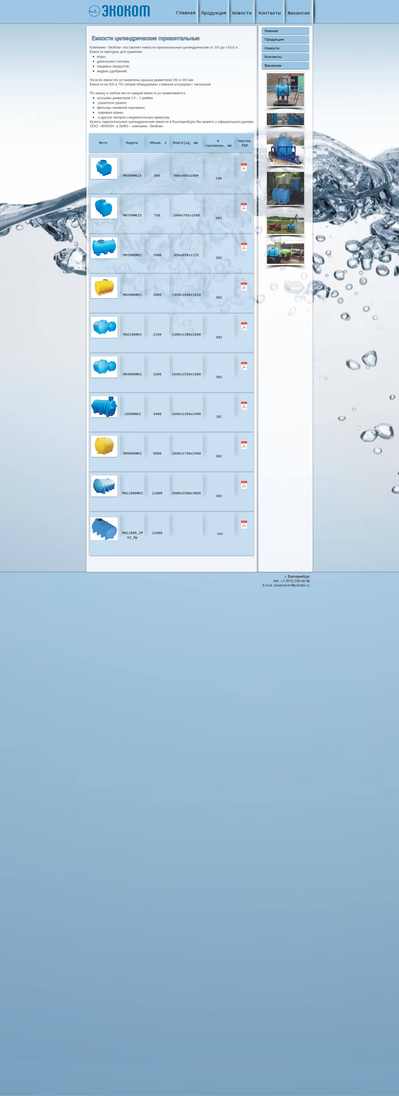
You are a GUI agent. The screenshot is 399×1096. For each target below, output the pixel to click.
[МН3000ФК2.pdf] (244, 366)
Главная (271, 31)
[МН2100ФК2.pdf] (244, 326)
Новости (272, 48)
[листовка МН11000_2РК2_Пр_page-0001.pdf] (244, 525)
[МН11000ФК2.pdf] (244, 485)
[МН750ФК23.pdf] (244, 207)
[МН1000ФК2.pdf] (244, 247)
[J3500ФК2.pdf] (244, 406)
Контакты (273, 57)
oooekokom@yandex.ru (292, 585)
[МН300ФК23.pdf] (244, 168)
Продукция (274, 39)
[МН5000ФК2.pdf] (244, 445)
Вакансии (273, 65)
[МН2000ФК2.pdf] (244, 287)
